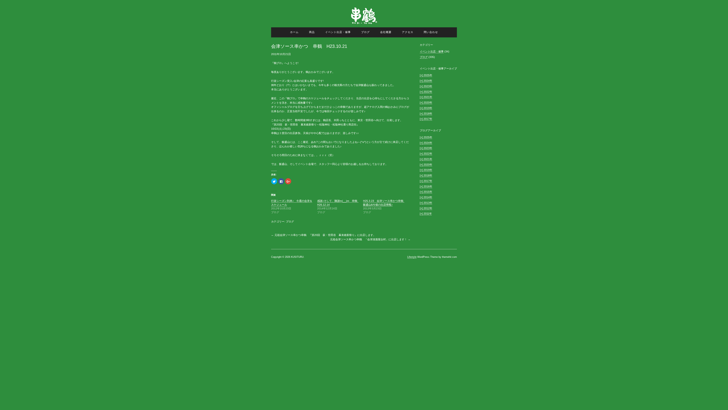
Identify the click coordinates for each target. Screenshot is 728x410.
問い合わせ (431, 32)
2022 (425, 91)
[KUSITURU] (364, 25)
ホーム (294, 32)
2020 (425, 102)
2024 (425, 80)
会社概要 (385, 32)
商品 (312, 32)
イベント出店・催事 (338, 32)
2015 (425, 191)
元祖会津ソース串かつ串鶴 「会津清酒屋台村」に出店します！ (370, 239)
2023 (425, 86)
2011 (424, 213)
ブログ (365, 32)
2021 (425, 97)
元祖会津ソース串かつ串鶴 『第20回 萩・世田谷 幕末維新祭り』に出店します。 (323, 235)
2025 (425, 75)
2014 (425, 197)
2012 (425, 208)
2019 (425, 108)
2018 (425, 113)
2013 (425, 202)
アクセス (407, 32)
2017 (425, 118)
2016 (425, 186)
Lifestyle (412, 256)
